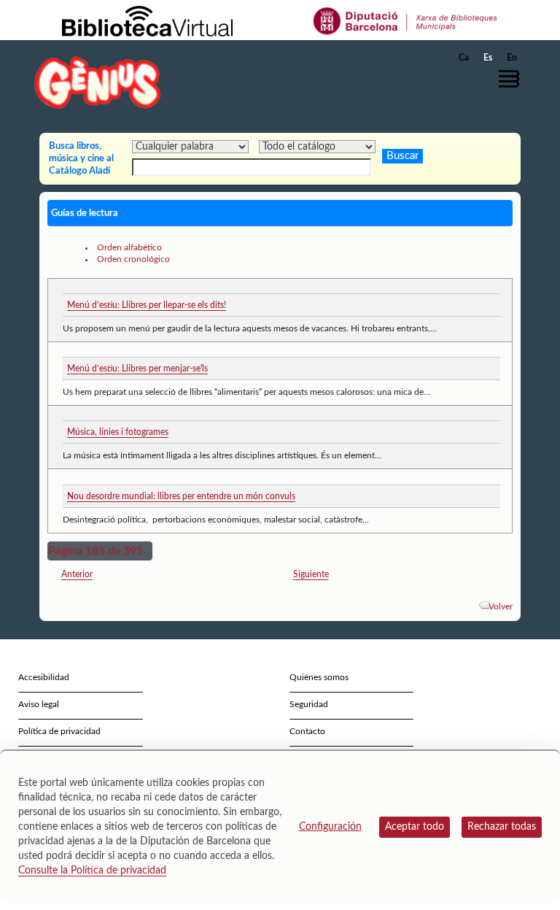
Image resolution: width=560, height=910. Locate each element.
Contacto (307, 731)
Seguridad (308, 704)
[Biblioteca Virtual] (147, 20)
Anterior (77, 574)
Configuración (330, 827)
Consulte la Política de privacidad (92, 870)
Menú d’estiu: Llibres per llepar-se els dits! (146, 305)
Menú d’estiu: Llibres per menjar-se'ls (137, 368)
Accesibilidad (43, 677)
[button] (513, 79)
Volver (501, 606)
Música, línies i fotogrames (117, 432)
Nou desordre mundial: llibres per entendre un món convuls (181, 496)
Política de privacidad (59, 731)
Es (487, 57)
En (512, 57)
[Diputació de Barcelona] (405, 20)
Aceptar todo (414, 827)
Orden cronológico (133, 259)
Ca (464, 57)
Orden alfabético (129, 247)
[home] (97, 82)
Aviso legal (38, 704)
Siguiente (311, 574)
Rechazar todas (501, 827)
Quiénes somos (319, 677)
